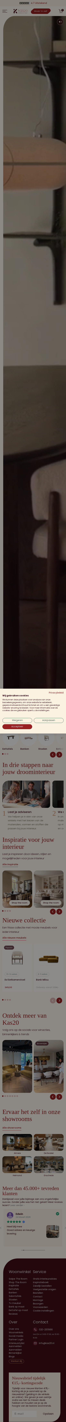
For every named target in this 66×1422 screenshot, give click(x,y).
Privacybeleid (56, 692)
